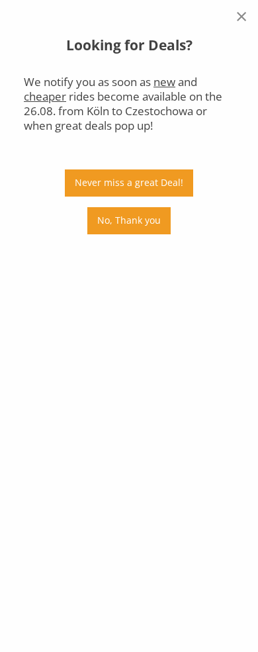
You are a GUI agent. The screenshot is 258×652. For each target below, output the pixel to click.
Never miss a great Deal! (129, 182)
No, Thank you (129, 220)
